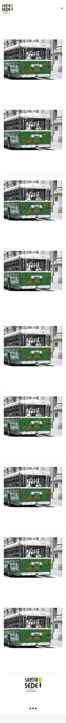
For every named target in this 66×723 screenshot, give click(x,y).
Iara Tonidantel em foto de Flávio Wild (20, 369)
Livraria (25, 705)
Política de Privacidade (45, 718)
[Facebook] (30, 708)
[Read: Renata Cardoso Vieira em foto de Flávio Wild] (33, 59)
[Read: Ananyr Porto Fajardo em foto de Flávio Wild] (33, 130)
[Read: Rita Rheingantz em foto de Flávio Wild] (33, 200)
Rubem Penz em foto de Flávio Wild (18, 581)
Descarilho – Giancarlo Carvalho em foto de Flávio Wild (27, 651)
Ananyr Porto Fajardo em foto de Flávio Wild (22, 153)
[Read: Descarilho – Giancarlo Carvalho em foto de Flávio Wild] (33, 628)
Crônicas (6, 668)
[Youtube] (36, 708)
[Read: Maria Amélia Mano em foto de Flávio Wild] (33, 416)
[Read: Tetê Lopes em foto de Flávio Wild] (33, 487)
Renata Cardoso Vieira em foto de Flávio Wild (23, 83)
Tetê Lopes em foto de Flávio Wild (18, 510)
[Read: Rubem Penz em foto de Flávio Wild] (33, 557)
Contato (49, 705)
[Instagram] (33, 708)
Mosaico (6, 100)
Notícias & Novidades (37, 705)
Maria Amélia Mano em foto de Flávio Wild (22, 440)
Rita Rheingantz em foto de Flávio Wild (20, 224)
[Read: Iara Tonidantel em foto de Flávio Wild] (33, 346)
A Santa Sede (6, 705)
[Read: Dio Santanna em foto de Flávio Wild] (33, 271)
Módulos (16, 705)
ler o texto (7, 96)
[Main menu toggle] (62, 8)
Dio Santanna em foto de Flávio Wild (19, 294)
